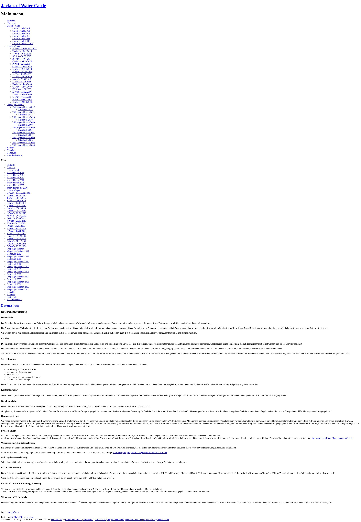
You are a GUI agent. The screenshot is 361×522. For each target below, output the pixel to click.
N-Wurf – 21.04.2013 (22, 69)
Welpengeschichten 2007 (23, 132)
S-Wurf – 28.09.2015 (21, 56)
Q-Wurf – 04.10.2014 (22, 61)
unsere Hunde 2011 (21, 36)
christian (29, 517)
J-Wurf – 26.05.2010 (21, 79)
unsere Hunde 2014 (21, 28)
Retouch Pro (56, 519)
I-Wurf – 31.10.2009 (21, 81)
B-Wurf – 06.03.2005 (22, 99)
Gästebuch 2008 (25, 130)
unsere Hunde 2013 (21, 31)
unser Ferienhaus (14, 155)
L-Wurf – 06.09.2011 (21, 74)
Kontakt (10, 147)
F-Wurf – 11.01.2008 (21, 89)
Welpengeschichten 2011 (23, 112)
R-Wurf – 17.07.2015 (22, 59)
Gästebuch (11, 153)
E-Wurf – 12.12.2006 (21, 92)
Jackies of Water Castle (23, 5)
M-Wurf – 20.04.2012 (22, 71)
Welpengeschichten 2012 (23, 107)
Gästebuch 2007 (25, 135)
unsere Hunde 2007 (21, 41)
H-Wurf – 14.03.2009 (22, 84)
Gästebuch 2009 (25, 125)
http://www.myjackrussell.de (156, 519)
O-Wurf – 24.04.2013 (22, 66)
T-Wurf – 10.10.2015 (21, 53)
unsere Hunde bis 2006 (22, 43)
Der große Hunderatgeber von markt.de (124, 519)
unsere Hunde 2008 (21, 38)
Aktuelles (11, 150)
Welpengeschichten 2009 (23, 122)
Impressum (88, 519)
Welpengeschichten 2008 (23, 127)
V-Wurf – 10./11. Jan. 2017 (24, 48)
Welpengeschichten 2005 (23, 142)
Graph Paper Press (73, 519)
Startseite (11, 20)
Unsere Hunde (13, 26)
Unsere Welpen (13, 46)
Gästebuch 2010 (25, 120)
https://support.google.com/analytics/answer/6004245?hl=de (140, 452)
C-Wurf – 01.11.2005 (21, 97)
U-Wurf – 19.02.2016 (22, 51)
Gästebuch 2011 (25, 114)
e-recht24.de (13, 512)
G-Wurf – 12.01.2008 (22, 87)
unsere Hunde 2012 (21, 33)
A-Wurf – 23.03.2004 (22, 102)
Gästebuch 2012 (25, 109)
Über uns (11, 23)
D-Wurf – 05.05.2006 (22, 94)
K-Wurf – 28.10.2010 (22, 76)
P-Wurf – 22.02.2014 (21, 64)
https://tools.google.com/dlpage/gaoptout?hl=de (332, 438)
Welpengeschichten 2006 (23, 137)
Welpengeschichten (15, 104)
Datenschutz (10, 305)
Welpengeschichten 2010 (23, 117)
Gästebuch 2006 (25, 140)
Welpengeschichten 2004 (23, 145)
